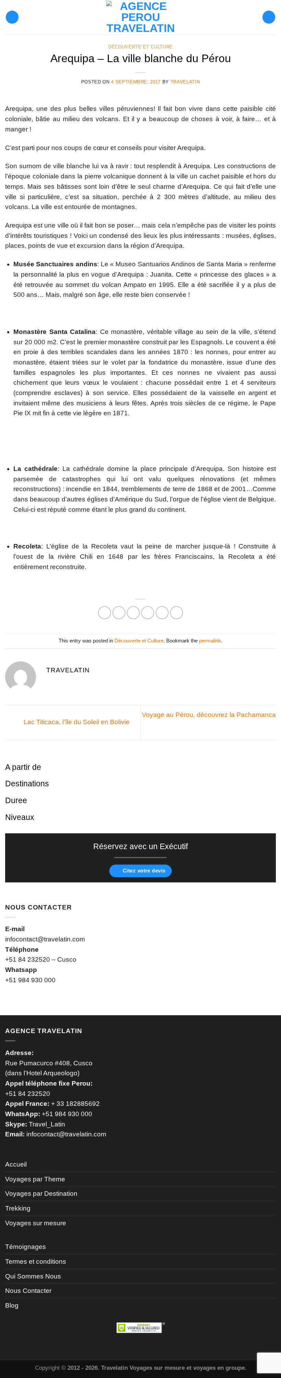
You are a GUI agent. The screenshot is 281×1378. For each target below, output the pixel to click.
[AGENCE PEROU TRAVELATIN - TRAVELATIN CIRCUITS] (140, 17)
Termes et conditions (35, 1261)
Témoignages (25, 1246)
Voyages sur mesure (35, 1223)
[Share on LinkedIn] (176, 612)
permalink (210, 641)
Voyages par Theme (35, 1179)
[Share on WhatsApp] (104, 612)
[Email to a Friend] (147, 612)
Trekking (17, 1208)
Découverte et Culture (140, 46)
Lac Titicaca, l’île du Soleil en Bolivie (76, 722)
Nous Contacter (28, 1290)
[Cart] (268, 17)
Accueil (16, 1164)
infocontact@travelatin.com (66, 1134)
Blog (12, 1305)
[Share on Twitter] (133, 612)
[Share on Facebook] (118, 612)
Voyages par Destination (41, 1193)
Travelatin (185, 81)
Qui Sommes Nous (33, 1276)
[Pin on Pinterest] (162, 612)
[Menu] (12, 17)
